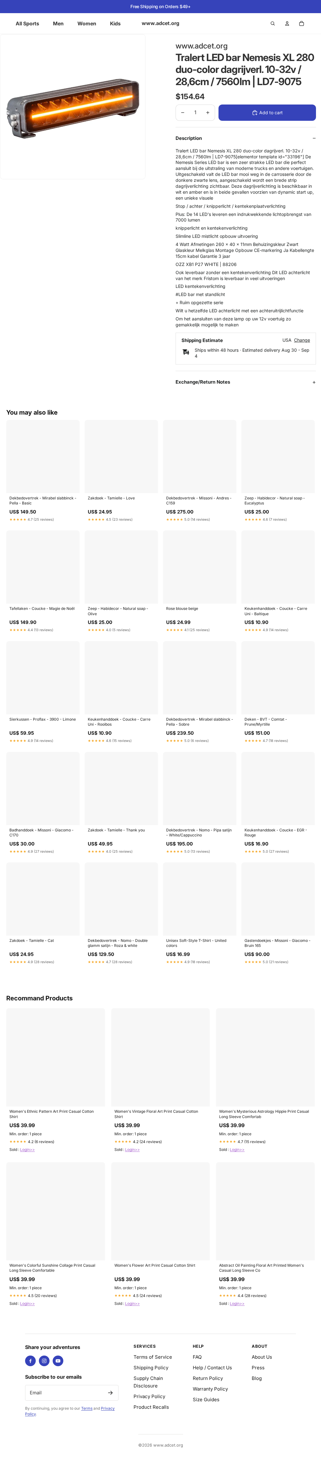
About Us (262, 1357)
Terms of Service (153, 1357)
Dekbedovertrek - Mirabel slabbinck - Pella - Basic (42, 500)
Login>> (27, 1149)
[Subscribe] (110, 1393)
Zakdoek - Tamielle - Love (111, 498)
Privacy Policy (149, 1396)
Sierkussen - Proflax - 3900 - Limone (42, 719)
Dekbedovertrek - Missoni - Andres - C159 (199, 500)
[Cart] (301, 23)
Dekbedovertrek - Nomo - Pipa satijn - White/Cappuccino (199, 832)
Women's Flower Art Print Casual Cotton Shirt (154, 1265)
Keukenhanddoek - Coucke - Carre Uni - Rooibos (119, 722)
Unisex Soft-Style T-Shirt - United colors (196, 943)
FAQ (197, 1357)
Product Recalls (151, 1407)
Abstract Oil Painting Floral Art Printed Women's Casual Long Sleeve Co (261, 1268)
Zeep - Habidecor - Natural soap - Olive (118, 611)
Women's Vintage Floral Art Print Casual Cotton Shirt (156, 1114)
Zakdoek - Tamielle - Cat (31, 940)
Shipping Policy (151, 1368)
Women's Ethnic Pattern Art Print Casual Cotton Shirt (51, 1114)
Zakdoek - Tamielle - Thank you (116, 830)
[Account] (287, 23)
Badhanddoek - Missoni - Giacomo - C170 (41, 832)
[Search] (273, 23)
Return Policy (208, 1378)
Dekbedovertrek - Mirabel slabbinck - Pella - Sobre (199, 722)
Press (258, 1368)
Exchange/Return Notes (203, 382)
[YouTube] (58, 1361)
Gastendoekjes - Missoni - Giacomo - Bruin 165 (278, 943)
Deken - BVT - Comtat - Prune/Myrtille (266, 722)
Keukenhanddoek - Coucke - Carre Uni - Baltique (276, 611)
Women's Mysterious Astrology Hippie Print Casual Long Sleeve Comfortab (264, 1114)
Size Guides (206, 1399)
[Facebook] (30, 1361)
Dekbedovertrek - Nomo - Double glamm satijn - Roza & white (118, 943)
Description (189, 138)
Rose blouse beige (182, 608)
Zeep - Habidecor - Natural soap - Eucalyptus (275, 500)
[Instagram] (44, 1361)
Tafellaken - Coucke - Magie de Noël (42, 608)
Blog (257, 1378)
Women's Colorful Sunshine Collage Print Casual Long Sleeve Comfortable (52, 1268)
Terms (86, 1408)
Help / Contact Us (212, 1368)
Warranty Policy (210, 1389)
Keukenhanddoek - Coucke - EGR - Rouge (276, 832)
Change (302, 340)
